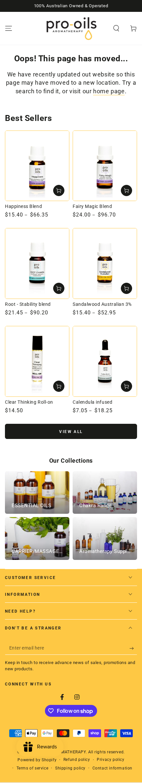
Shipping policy (70, 768)
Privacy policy (110, 759)
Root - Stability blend (28, 304)
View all (71, 431)
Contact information (112, 768)
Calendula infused (92, 402)
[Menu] (8, 28)
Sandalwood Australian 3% (102, 304)
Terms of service (33, 768)
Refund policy (76, 759)
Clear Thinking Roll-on (29, 402)
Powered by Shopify (37, 760)
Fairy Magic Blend (92, 206)
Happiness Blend (23, 206)
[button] (116, 28)
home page (108, 91)
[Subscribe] (133, 648)
